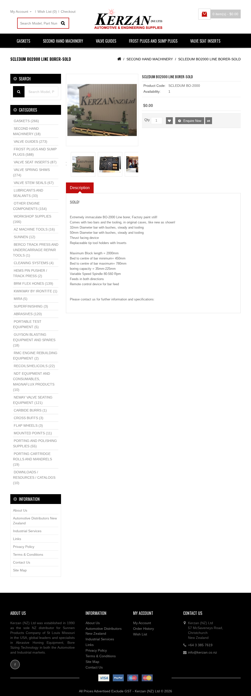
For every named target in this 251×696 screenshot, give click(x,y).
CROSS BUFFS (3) (28, 418)
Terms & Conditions (28, 554)
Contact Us (21, 562)
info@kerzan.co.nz (202, 652)
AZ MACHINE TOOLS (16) (34, 229)
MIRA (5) (20, 299)
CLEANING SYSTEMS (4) (34, 263)
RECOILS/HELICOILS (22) (34, 366)
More (21, 50)
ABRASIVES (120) (28, 314)
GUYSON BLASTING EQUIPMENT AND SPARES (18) (34, 340)
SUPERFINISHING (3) (31, 306)
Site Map (20, 570)
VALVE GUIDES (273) (30, 141)
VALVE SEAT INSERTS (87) (35, 162)
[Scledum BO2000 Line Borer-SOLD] (102, 110)
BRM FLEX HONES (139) (33, 283)
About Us (20, 510)
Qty (147, 120)
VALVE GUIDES (106, 41)
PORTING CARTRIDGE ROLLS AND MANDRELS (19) (32, 459)
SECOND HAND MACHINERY (63, 41)
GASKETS (23, 41)
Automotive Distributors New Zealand (35, 520)
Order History (143, 629)
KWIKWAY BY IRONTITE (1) (35, 291)
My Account (142, 623)
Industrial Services (27, 531)
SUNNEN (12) (24, 237)
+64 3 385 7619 (200, 645)
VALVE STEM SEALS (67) (34, 183)
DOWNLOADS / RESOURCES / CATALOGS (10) (34, 477)
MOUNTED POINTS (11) (33, 433)
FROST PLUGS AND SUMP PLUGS (153, 41)
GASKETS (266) (26, 121)
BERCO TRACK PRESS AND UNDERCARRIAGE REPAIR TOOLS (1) (35, 250)
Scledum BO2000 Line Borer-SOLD (209, 59)
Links (17, 539)
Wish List (140, 634)
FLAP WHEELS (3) (28, 425)
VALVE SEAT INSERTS (205, 41)
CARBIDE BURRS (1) (30, 410)
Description (80, 188)
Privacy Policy (23, 547)
